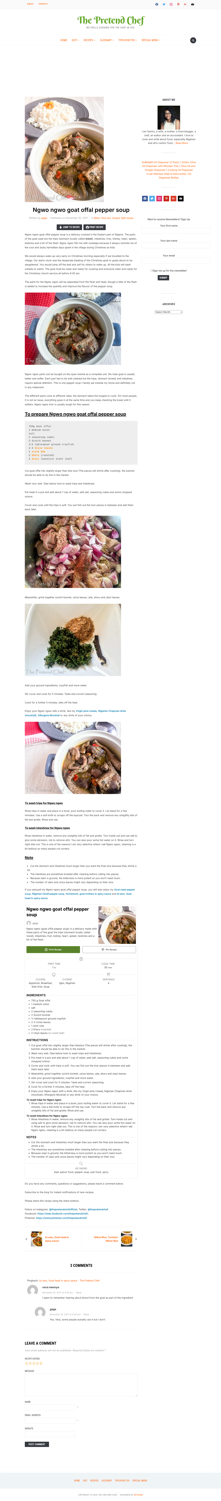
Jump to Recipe (71, 227)
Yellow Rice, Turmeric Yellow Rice (106, 1239)
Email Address (33, 1415)
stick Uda (38, 451)
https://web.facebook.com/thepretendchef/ (62, 1213)
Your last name (168, 240)
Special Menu (150, 40)
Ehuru (35, 455)
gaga (44, 217)
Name (28, 1401)
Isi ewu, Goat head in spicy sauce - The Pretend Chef (69, 1280)
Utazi (35, 459)
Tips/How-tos (126, 40)
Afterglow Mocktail (49, 715)
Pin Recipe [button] (111, 949)
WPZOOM (138, 1495)
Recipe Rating (32, 1358)
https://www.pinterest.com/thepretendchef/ (61, 1217)
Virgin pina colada (86, 710)
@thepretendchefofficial (63, 1209)
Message (29, 1371)
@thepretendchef (98, 1209)
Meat (97, 217)
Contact (43, 4)
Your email (169, 255)
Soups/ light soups (122, 217)
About (30, 4)
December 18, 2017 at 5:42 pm (57, 1292)
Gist (74, 40)
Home (63, 40)
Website (29, 1428)
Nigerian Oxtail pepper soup (48, 893)
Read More (182, 142)
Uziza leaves (44, 448)
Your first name (169, 225)
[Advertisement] (110, 74)
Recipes (88, 40)
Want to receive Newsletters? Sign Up (168, 219)
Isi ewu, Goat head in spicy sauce (57, 1239)
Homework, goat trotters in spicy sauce (88, 893)
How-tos (106, 217)
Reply (78, 1292)
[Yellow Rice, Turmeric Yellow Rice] (127, 1238)
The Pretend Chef (110, 20)
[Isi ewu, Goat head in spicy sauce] (36, 1238)
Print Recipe (96, 227)
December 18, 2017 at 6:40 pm (65, 1314)
